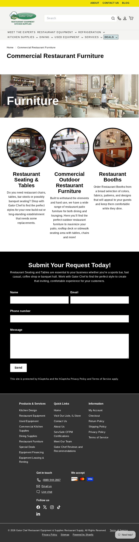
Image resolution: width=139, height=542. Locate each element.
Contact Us (60, 421)
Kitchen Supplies (21, 37)
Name (14, 292)
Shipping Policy (98, 426)
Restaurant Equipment (55, 32)
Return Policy (96, 421)
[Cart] (131, 18)
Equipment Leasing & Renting (31, 459)
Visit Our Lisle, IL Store (67, 415)
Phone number (20, 311)
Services (92, 37)
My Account (96, 410)
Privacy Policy (78, 379)
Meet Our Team (63, 441)
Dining (44, 37)
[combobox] (80, 18)
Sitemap (65, 534)
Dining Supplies (28, 436)
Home (10, 47)
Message (16, 329)
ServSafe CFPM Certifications (63, 434)
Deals (110, 37)
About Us (59, 426)
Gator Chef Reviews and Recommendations (68, 448)
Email (74, 292)
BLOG (125, 3)
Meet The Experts (22, 32)
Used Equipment (68, 37)
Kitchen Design (28, 410)
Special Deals (27, 446)
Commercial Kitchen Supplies (31, 428)
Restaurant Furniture (31, 441)
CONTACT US (111, 3)
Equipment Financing (31, 452)
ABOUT (94, 3)
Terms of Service (101, 379)
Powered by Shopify (83, 534)
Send (18, 367)
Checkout (94, 415)
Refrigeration (90, 32)
